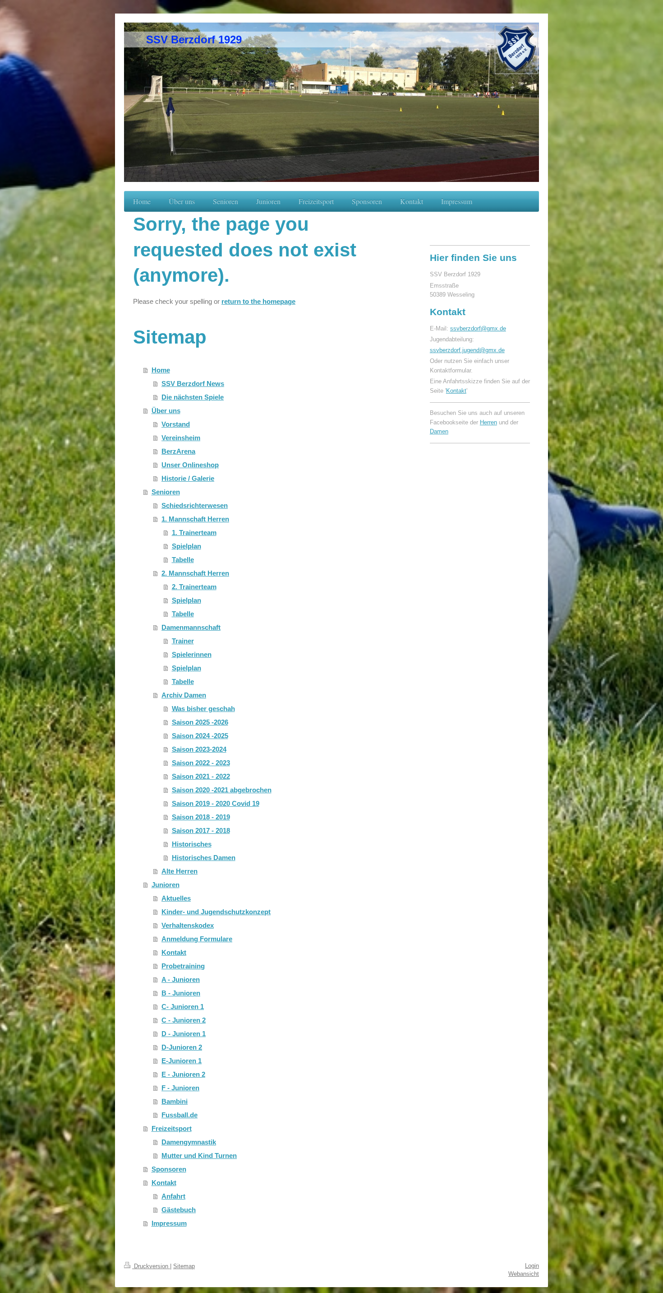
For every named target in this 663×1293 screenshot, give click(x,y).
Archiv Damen (183, 695)
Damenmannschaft (191, 627)
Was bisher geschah (203, 708)
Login (532, 1265)
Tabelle (183, 559)
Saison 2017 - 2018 (201, 830)
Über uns (166, 410)
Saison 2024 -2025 (200, 736)
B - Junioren (180, 993)
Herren (488, 422)
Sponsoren (169, 1169)
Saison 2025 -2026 (200, 722)
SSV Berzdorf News (192, 383)
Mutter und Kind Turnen (199, 1155)
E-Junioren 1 (181, 1061)
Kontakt (173, 952)
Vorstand (175, 424)
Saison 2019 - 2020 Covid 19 (215, 803)
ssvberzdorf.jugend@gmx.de (467, 350)
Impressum (169, 1223)
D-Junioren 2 (181, 1047)
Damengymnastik (188, 1142)
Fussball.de (179, 1115)
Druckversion (151, 1266)
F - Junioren (180, 1088)
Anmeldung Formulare (196, 939)
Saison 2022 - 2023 (201, 763)
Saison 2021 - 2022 (201, 776)
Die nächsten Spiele (192, 397)
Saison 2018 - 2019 (201, 817)
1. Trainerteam (194, 532)
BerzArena (178, 451)
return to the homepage (258, 301)
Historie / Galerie (187, 478)
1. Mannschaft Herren (195, 519)
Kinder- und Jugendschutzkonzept (216, 912)
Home (161, 370)
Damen (439, 431)
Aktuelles (176, 898)
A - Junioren (180, 979)
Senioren (166, 492)
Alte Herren (179, 871)
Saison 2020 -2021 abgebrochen (222, 790)
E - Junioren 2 (183, 1074)
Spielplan (186, 546)
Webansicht (523, 1273)
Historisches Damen (203, 857)
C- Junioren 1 (182, 1006)
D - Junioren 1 (183, 1033)
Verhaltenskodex (187, 925)
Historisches (192, 844)
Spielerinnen (192, 654)
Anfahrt (173, 1196)
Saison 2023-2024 (199, 749)
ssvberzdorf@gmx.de (478, 328)
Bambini (174, 1101)
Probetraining (183, 966)
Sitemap (184, 1266)
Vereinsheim (180, 438)
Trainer (183, 641)
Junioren (166, 884)
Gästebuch (178, 1210)
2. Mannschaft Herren (195, 573)
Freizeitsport (172, 1128)
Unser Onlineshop (190, 465)
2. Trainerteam (194, 587)
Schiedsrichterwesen (194, 505)
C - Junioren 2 (183, 1020)
